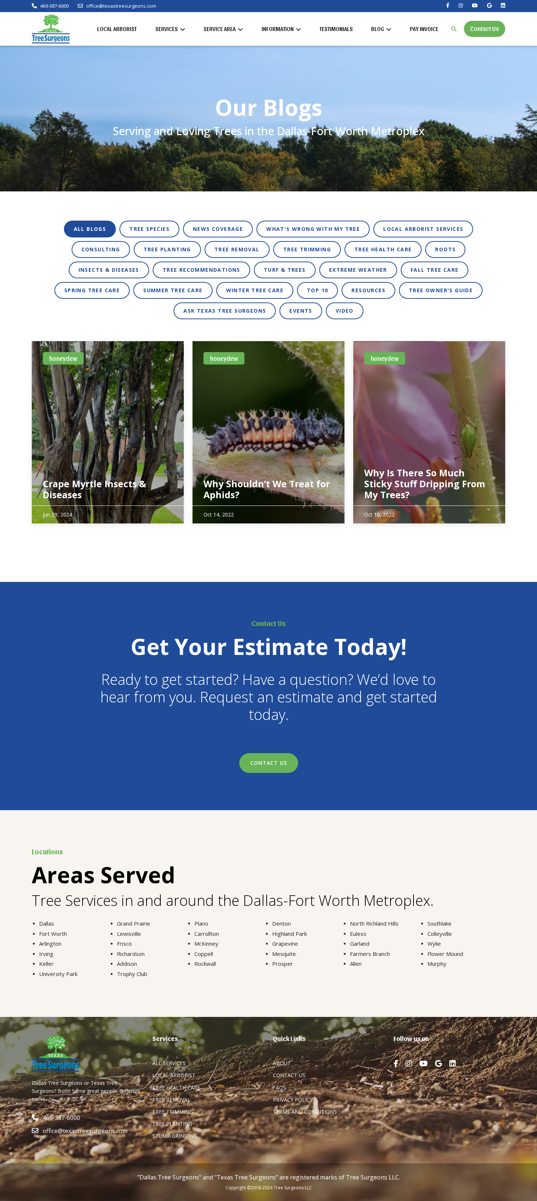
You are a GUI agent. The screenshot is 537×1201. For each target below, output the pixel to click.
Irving (46, 953)
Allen (356, 963)
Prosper (282, 963)
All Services (169, 1063)
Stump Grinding (174, 1135)
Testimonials (336, 28)
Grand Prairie (133, 923)
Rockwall (205, 963)
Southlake (439, 923)
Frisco (124, 943)
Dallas (46, 923)
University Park (58, 973)
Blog (378, 28)
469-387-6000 (54, 6)
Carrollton (206, 933)
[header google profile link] (489, 5)
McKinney (206, 943)
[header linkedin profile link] (503, 5)
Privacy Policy (293, 1099)
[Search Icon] (453, 29)
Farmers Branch (370, 953)
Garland (359, 943)
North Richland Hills (374, 923)
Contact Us (484, 28)
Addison (127, 963)
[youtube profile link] (427, 1063)
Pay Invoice (424, 28)
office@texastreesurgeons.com (121, 6)
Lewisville (129, 933)
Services (167, 28)
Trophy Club (132, 973)
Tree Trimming (172, 1111)
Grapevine (285, 943)
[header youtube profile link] (475, 5)
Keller (46, 963)
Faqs (279, 1087)
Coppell (203, 953)
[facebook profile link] (399, 1063)
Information (278, 28)
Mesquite (284, 953)
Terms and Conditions (305, 1111)
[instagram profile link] (412, 1063)
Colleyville (439, 933)
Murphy (436, 963)
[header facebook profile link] (447, 5)
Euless (358, 933)
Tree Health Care (176, 1087)
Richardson (131, 953)
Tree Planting (172, 1123)
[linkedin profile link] (456, 1063)
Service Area (220, 28)
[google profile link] (442, 1063)
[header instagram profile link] (460, 5)
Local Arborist (117, 28)
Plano (201, 923)
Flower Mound (445, 953)
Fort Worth (53, 933)
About (282, 1063)
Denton (281, 923)
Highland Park (289, 933)
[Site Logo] (51, 28)
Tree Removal (171, 1099)
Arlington (50, 943)
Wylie (434, 943)
